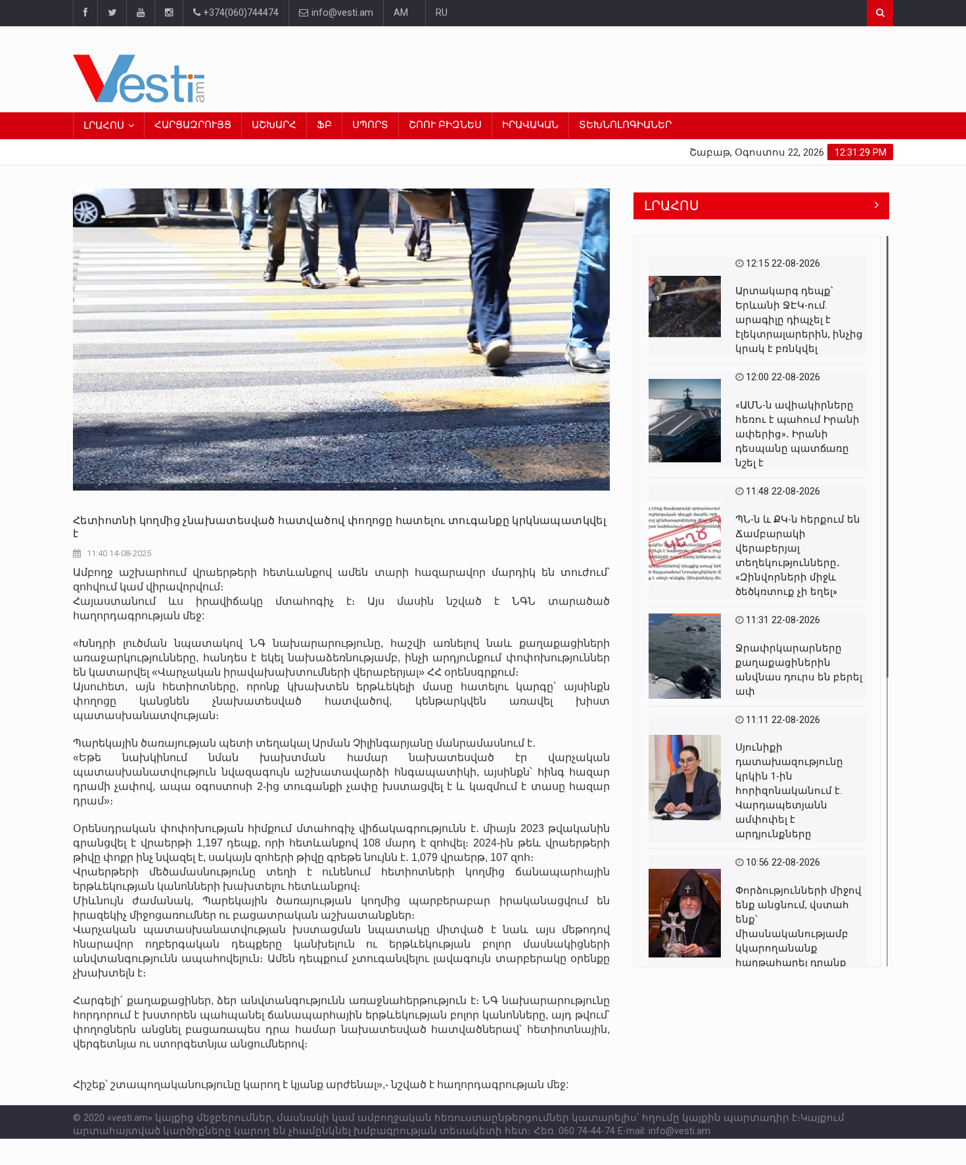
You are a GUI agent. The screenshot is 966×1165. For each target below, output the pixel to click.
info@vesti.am (342, 12)
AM (401, 12)
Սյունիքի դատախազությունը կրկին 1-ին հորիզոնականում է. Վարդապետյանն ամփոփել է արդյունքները (789, 791)
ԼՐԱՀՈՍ (103, 125)
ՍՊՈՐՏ (370, 125)
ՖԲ (324, 125)
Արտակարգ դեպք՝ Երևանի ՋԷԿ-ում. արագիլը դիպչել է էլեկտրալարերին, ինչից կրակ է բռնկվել (799, 320)
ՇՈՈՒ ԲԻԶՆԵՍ (445, 125)
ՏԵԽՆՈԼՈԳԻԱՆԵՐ (625, 125)
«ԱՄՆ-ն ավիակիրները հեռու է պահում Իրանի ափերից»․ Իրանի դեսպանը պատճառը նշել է (797, 434)
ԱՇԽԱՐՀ (274, 125)
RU (442, 12)
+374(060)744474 (239, 12)
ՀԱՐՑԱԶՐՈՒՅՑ (192, 125)
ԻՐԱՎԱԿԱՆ (530, 125)
